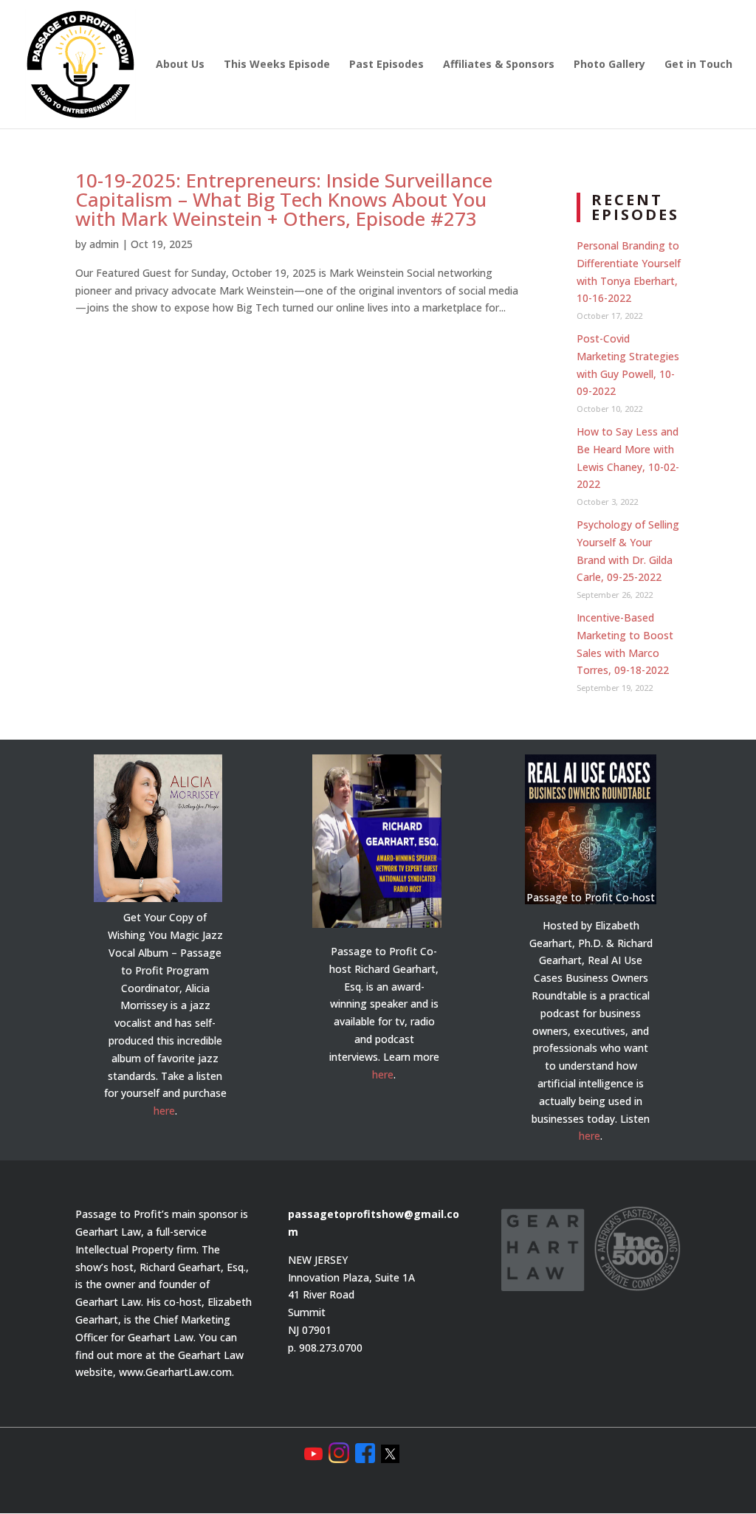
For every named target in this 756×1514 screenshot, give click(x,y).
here (164, 1111)
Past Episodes (386, 65)
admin (104, 244)
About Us (180, 65)
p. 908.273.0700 (325, 1348)
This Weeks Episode (277, 65)
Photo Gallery (609, 65)
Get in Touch (698, 65)
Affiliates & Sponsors (498, 65)
